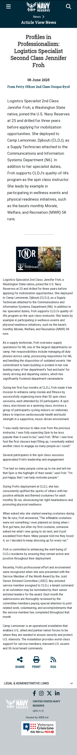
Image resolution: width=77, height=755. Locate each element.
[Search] (68, 7)
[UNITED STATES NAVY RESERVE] (17, 703)
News (37, 17)
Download (31, 267)
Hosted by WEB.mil (37, 717)
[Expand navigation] (8, 7)
